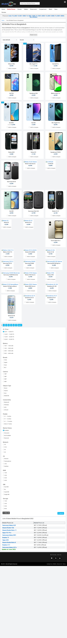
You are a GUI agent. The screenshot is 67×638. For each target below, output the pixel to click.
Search (61, 513)
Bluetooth (6, 402)
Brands (20, 9)
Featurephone (7, 461)
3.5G (5, 447)
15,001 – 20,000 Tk (9, 336)
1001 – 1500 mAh (8, 345)
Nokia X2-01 (28, 222)
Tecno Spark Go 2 (55, 240)
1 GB (5, 472)
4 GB (5, 480)
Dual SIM (6, 486)
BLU (5, 367)
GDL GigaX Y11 (33, 64)
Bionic (5, 388)
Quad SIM (6, 491)
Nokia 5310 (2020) (30, 252)
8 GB (5, 508)
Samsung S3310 (11, 181)
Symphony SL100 (51, 286)
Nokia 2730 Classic (30, 274)
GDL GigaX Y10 (56, 122)
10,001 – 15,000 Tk (9, 334)
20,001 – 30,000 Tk (9, 339)
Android (6, 458)
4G (5, 452)
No (5, 489)
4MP (5, 381)
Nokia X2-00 (11, 315)
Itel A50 (33, 122)
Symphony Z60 (33, 93)
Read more (33, 35)
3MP (5, 379)
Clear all (6, 513)
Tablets (26, 9)
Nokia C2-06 (50, 252)
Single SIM (6, 494)
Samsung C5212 (7, 263)
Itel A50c (11, 122)
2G (5, 444)
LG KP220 (50, 163)
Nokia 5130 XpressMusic (10, 286)
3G (5, 449)
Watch (50, 9)
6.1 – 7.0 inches (8, 421)
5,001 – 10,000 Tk (8, 331)
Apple (5, 362)
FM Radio (6, 404)
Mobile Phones (11, 9)
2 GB (5, 475)
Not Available (7, 435)
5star (5, 359)
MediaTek (6, 395)
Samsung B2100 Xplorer (53, 263)
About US (59, 564)
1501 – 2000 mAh (8, 348)
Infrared (6, 409)
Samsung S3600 (29, 263)
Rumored (6, 438)
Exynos (6, 390)
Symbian (6, 466)
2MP (5, 376)
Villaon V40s (11, 64)
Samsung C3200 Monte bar (10, 274)
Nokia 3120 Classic (30, 163)
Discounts (6, 433)
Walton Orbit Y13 (7, 252)
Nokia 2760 (50, 274)
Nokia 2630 (11, 152)
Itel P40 (11, 93)
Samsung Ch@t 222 (33, 211)
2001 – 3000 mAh (8, 350)
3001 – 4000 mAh (8, 353)
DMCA (54, 564)
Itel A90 (11, 211)
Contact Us (49, 564)
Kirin (5, 393)
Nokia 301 (33, 152)
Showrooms (33, 9)
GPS (5, 407)
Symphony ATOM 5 (55, 152)
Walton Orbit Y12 (55, 93)
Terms (64, 564)
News (55, 9)
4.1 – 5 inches (7, 416)
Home (3, 9)
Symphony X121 (51, 297)
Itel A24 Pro (55, 64)
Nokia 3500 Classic (30, 286)
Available (6, 430)
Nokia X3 (6, 222)
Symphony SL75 (29, 297)
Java (5, 463)
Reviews (4, 12)
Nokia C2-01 (55, 211)
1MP (5, 374)
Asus (5, 365)
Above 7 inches (8, 423)
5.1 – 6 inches (7, 418)
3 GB (5, 477)
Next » (19, 325)
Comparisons (42, 9)
